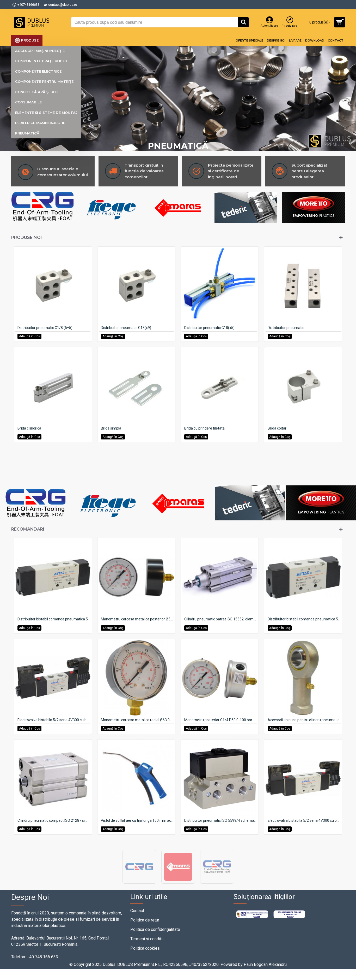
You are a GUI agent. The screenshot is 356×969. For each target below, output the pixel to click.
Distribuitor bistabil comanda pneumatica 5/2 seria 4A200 (304, 619)
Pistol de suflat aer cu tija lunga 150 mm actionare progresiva (137, 820)
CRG (139, 883)
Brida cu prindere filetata (204, 428)
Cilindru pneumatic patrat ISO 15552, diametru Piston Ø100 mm (220, 619)
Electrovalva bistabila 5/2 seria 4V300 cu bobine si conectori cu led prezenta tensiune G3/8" (53, 720)
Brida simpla (111, 428)
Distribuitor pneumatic (286, 328)
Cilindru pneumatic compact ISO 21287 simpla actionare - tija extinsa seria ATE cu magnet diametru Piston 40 (53, 820)
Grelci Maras (178, 883)
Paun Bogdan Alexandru (265, 964)
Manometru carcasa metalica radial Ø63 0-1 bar (137, 720)
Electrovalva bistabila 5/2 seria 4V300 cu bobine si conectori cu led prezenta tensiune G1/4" (304, 820)
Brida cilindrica (29, 428)
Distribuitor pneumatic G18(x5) (209, 328)
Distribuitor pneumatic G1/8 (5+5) (44, 328)
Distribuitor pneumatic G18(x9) (126, 328)
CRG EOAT (217, 883)
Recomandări (27, 529)
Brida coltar (277, 428)
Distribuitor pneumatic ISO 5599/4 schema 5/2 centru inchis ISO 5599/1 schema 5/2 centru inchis (220, 820)
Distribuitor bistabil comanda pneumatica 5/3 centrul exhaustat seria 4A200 (53, 619)
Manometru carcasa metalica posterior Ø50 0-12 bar (137, 619)
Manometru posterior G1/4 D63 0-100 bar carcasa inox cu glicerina (220, 720)
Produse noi (26, 237)
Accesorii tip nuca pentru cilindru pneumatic (303, 720)
